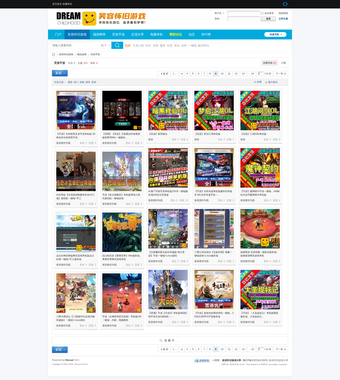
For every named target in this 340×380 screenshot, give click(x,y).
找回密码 (283, 13)
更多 (93, 82)
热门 (76, 82)
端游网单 (99, 34)
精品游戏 (82, 54)
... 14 (251, 73)
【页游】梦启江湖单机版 (207, 134)
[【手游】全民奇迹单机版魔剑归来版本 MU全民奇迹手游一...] (214, 168)
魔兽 (162, 45)
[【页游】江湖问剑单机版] (260, 110)
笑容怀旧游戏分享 (53, 54)
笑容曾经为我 (63, 143)
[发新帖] (60, 73)
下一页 (279, 73)
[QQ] (202, 360)
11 (229, 73)
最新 (70, 82)
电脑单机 (156, 34)
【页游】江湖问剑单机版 (253, 134)
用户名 (218, 13)
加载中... (172, 340)
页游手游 (118, 34)
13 (243, 73)
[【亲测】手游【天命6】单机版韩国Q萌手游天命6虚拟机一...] (168, 289)
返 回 (165, 73)
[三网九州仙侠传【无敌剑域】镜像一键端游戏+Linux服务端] (214, 228)
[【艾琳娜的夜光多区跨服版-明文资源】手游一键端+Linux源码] (168, 228)
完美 (155, 45)
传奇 (184, 45)
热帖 (82, 82)
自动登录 (269, 13)
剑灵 (170, 45)
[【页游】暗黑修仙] (168, 110)
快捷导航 (274, 34)
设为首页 (57, 4)
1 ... (175, 73)
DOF (148, 45)
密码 (217, 18)
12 (236, 73)
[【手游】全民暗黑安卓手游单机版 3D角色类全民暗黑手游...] (76, 110)
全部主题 (59, 82)
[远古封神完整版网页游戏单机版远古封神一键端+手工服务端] (76, 232)
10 (222, 73)
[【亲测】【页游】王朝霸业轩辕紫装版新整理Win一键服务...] (122, 110)
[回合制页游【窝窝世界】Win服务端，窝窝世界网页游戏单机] (122, 232)
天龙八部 (138, 45)
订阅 (283, 62)
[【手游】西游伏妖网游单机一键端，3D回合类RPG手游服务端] (214, 289)
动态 (191, 34)
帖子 (104, 45)
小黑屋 (216, 360)
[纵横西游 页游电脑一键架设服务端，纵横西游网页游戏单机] (260, 228)
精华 (88, 82)
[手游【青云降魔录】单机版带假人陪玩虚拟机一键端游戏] (122, 171)
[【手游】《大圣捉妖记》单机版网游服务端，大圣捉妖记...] (260, 289)
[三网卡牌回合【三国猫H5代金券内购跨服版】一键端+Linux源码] (76, 293)
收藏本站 (67, 4)
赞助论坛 (175, 34)
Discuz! (69, 360)
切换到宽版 (285, 4)
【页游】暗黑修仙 (157, 134)
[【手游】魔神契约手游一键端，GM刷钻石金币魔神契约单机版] (260, 168)
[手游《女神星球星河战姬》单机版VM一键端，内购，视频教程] (122, 293)
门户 (58, 34)
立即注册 (283, 18)
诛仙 (177, 45)
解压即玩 (203, 45)
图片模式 (273, 82)
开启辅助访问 (281, 3)
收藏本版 (269, 62)
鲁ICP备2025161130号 (255, 360)
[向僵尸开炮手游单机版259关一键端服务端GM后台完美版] (168, 168)
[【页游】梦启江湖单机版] (214, 110)
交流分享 (137, 34)
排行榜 (206, 34)
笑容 (150, 139)
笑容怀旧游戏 (77, 34)
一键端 (192, 45)
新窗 (259, 82)
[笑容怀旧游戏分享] (101, 27)
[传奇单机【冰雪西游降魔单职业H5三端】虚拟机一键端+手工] (76, 171)
